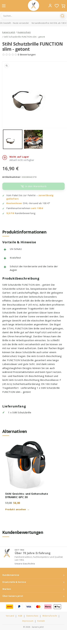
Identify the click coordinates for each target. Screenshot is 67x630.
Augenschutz (24, 32)
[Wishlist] (57, 6)
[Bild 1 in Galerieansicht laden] (12, 139)
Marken (6, 589)
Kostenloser (14, 203)
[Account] (50, 5)
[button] (10, 54)
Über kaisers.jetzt (12, 596)
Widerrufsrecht (49, 616)
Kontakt (41, 621)
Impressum (27, 621)
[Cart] (63, 6)
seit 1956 (37, 208)
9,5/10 (10, 213)
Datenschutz (32, 616)
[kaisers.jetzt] (33, 5)
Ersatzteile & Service (14, 582)
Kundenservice (10, 575)
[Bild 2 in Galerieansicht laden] (33, 139)
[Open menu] (4, 6)
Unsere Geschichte (25, 563)
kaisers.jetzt (8, 32)
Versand (10, 616)
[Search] (62, 16)
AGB (20, 616)
